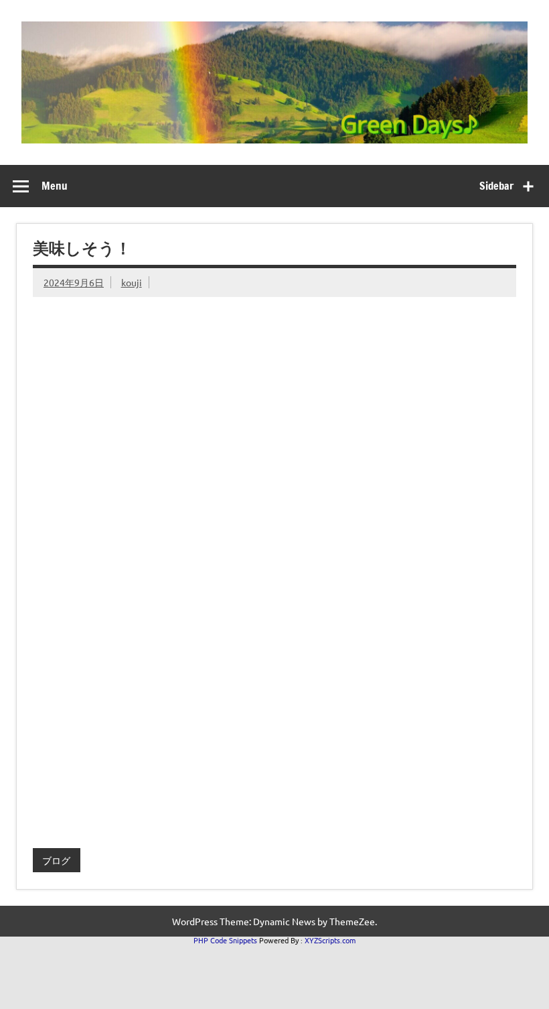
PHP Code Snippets (225, 940)
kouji (131, 282)
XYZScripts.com (330, 940)
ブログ (56, 860)
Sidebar (496, 185)
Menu (55, 185)
